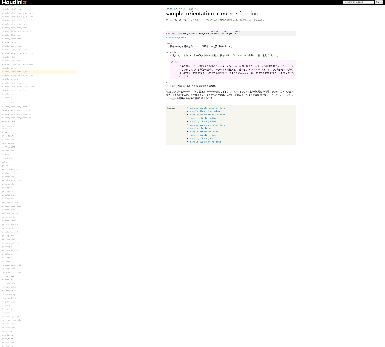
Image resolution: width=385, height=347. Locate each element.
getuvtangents (10, 250)
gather (5, 162)
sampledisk (8, 94)
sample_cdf (8, 5)
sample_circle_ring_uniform (17, 16)
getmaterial (8, 209)
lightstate (8, 309)
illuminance (7, 261)
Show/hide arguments (176, 37)
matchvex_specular (12, 320)
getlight (7, 187)
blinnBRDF (7, 136)
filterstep (8, 150)
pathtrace (7, 335)
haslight (7, 257)
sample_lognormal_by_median (17, 64)
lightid (6, 305)
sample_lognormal (11, 60)
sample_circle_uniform (204, 118)
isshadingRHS (9, 290)
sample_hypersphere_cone (205, 141)
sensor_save (8, 121)
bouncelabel (8, 139)
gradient (7, 254)
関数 (191, 8)
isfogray (7, 279)
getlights (7, 198)
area (4, 132)
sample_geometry (11, 42)
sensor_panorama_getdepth (16, 117)
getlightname (9, 195)
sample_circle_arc (201, 128)
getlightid (8, 191)
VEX (183, 8)
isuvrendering (10, 298)
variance (7, 97)
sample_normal (10, 68)
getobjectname (10, 220)
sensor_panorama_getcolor (16, 110)
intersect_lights (11, 272)
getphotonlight (10, 224)
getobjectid (8, 217)
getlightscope (10, 202)
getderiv (7, 173)
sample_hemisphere (12, 46)
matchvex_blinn (10, 316)
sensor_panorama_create (15, 106)
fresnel (6, 154)
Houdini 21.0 (172, 8)
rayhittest (8, 342)
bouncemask (8, 143)
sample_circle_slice (203, 134)
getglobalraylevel (12, 180)
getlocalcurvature (12, 206)
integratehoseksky (12, 265)
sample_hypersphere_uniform (207, 124)
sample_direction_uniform (206, 111)
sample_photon (10, 79)
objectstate (8, 327)
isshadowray (8, 294)
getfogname (8, 176)
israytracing (9, 287)
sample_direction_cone (204, 131)
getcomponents (10, 169)
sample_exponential (13, 38)
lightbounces (9, 302)
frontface (7, 158)
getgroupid (8, 184)
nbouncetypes (9, 323)
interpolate (8, 268)
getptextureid (10, 232)
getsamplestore (10, 243)
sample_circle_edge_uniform (207, 107)
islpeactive (8, 283)
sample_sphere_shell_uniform (18, 86)
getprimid (7, 228)
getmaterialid (10, 213)
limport (6, 312)
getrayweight (9, 239)
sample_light (9, 57)
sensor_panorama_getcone (16, 114)
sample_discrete (11, 35)
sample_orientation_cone (16, 71)
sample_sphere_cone (202, 138)
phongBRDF (7, 338)
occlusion (7, 331)
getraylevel (8, 235)
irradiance (8, 276)
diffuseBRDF (8, 147)
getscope (7, 246)
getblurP (7, 165)
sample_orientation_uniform (207, 114)
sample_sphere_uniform (204, 121)
